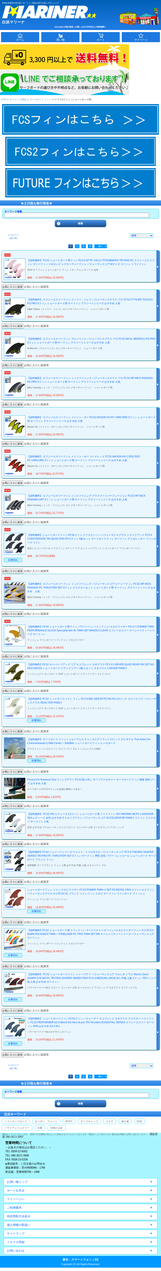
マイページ (141, 39)
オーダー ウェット (46, 1121)
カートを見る (16, 1190)
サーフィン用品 (18, 99)
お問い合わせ (16, 1250)
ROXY (69, 1121)
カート (101, 39)
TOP (3, 99)
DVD (139, 1121)
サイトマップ (16, 1233)
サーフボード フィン (40, 99)
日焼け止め (56, 1127)
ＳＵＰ (109, 1121)
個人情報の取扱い (18, 1225)
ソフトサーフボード (15, 1121)
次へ (101, 246)
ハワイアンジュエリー (17, 1127)
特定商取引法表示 (18, 1216)
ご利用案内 (14, 1207)
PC (97, 1259)
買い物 (60, 39)
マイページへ (16, 1199)
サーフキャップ (89, 1121)
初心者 (125, 1121)
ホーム (20, 39)
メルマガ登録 (16, 1242)
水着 (39, 1127)
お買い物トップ (17, 1182)
